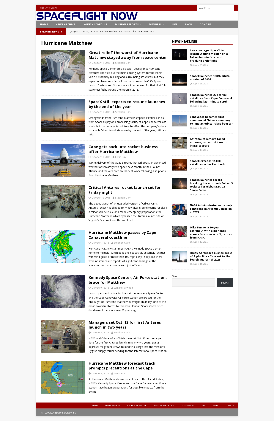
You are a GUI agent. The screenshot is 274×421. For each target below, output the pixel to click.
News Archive (65, 24)
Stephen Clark (123, 62)
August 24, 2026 (200, 65)
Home (44, 24)
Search (176, 276)
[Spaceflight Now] (87, 18)
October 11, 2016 (101, 62)
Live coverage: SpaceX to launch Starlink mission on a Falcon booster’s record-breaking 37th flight (209, 55)
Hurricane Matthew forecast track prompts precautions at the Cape (122, 366)
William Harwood (123, 287)
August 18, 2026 (200, 149)
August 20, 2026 (200, 105)
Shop (188, 24)
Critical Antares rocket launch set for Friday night (125, 190)
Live (174, 24)
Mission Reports (127, 24)
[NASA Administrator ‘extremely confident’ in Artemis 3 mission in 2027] (179, 209)
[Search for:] (215, 7)
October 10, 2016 (101, 197)
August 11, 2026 (200, 263)
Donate (205, 24)
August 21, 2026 (200, 83)
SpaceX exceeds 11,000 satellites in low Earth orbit (208, 162)
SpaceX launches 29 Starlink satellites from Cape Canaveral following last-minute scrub (211, 98)
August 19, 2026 (200, 127)
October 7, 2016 (100, 242)
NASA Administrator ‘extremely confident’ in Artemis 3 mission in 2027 (211, 208)
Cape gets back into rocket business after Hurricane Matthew (123, 149)
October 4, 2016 (100, 332)
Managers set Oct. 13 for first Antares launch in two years (125, 325)
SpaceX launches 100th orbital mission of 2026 (210, 77)
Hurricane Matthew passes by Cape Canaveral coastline (122, 235)
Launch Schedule (95, 24)
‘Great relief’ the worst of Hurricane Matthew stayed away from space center (128, 55)
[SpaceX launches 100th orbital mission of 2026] (179, 80)
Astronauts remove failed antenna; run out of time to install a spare (208, 142)
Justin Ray (120, 157)
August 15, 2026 (200, 194)
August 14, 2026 (200, 216)
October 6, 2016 (100, 287)
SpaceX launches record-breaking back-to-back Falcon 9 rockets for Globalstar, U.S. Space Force (211, 185)
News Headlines (184, 41)
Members (155, 24)
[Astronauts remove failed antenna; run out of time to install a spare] (179, 142)
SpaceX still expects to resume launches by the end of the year (127, 104)
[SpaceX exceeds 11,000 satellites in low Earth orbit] (179, 165)
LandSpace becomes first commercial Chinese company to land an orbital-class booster (211, 120)
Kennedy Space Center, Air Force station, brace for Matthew (128, 280)
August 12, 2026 (200, 241)
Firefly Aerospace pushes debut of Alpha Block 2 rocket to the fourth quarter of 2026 (211, 256)
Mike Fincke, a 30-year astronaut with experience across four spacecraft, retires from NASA (211, 232)
